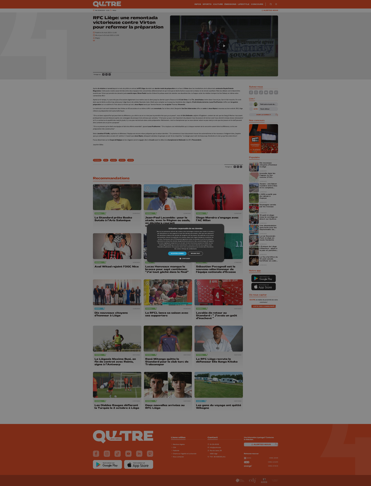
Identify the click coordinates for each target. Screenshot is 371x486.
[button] (185, 258)
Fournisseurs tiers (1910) (170, 239)
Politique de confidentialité (189, 249)
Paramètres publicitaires (164, 247)
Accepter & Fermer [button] (177, 253)
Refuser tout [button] (195, 253)
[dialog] (185, 243)
